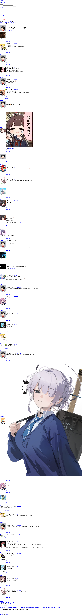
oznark (1, 127)
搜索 (10, 21)
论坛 (3, 22)
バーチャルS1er (2, 274)
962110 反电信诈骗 (29, 607)
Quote (7, 602)
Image (3, 602)
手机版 (4, 607)
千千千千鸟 (1, 297)
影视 (2, 17)
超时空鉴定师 (2, 416)
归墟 (2, 8)
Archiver (1, 607)
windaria (1, 540)
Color (1, 602)
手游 (2, 14)
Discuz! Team (6, 612)
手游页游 (9, 22)
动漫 (2, 12)
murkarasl (1, 228)
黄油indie (1, 77)
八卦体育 (3, 15)
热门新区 (6, 22)
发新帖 (4, 24)
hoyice (1, 552)
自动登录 (15, 4)
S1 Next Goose (10, 148)
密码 (0, 6)
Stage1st (1, 22)
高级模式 (1, 601)
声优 (8, 30)
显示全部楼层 (19, 34)
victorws (1, 31)
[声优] (3, 30)
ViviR (1, 350)
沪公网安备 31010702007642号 (55, 607)
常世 (0, 176)
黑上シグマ (1, 263)
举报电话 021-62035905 (35, 607)
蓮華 (0, 199)
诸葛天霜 (1, 100)
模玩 (2, 16)
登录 (8, 204)
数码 (2, 18)
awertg (1, 54)
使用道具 (7, 41)
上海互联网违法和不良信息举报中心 (13, 607)
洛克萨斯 (1, 321)
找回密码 (18, 4)
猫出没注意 (1, 164)
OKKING (1, 240)
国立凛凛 (1, 187)
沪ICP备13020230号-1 (46, 607)
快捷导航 (1, 7)
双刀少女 (1, 343)
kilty (0, 534)
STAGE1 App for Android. (13, 268)
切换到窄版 (1, 0)
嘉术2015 (1, 251)
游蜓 (0, 43)
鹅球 (9, 477)
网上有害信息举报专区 (22, 607)
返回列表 (1, 24)
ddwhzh (1, 522)
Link (5, 602)
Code (9, 602)
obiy (0, 505)
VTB (2, 11)
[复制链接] (10, 30)
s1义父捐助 (3, 19)
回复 (6, 50)
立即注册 (18, 6)
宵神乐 (1, 575)
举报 (9, 41)
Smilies (11, 602)
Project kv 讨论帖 (14, 22)
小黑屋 (6, 607)
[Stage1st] (2, 2)
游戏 (2, 13)
